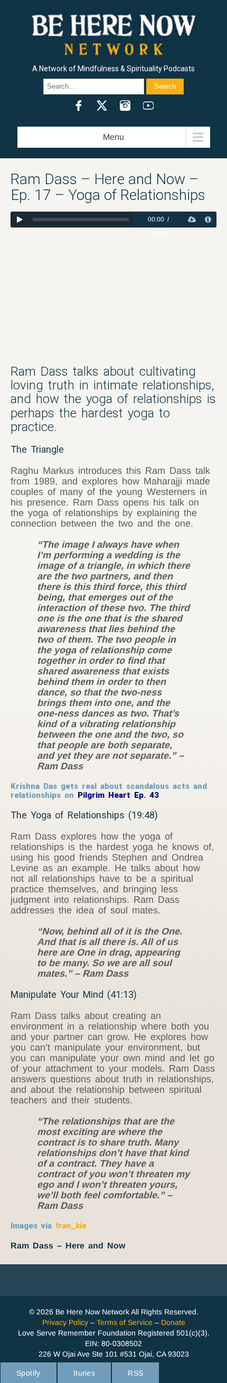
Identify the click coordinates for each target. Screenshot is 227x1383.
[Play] (19, 219)
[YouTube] (148, 105)
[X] (102, 105)
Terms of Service (125, 1322)
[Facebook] (78, 105)
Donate (173, 1322)
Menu (113, 136)
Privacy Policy (65, 1322)
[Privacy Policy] (208, 219)
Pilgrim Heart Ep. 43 (118, 795)
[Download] (191, 219)
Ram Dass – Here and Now (68, 1245)
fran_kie (71, 1226)
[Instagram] (125, 105)
